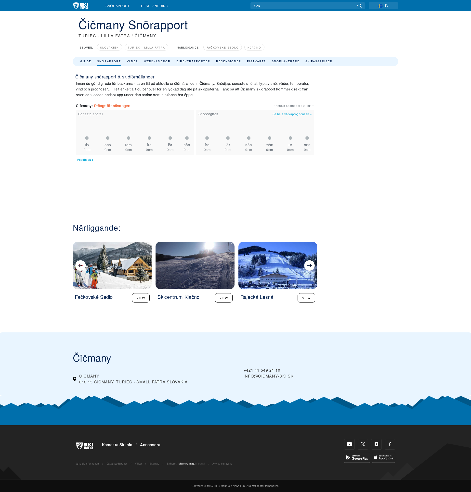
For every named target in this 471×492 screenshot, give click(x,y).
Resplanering (155, 5)
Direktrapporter (193, 61)
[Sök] (359, 5)
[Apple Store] (383, 457)
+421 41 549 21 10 (262, 370)
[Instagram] (376, 444)
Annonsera (150, 444)
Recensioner (228, 61)
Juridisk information (87, 463)
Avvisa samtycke (222, 463)
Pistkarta (256, 61)
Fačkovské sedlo (223, 47)
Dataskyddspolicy (116, 463)
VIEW (141, 298)
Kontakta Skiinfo (117, 444)
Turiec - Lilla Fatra (146, 47)
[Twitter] (363, 444)
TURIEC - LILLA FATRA (104, 35)
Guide (85, 61)
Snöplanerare (286, 61)
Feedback (84, 160)
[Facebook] (390, 444)
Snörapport (117, 5)
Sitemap (154, 463)
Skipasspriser (318, 61)
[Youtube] (349, 444)
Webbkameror (157, 61)
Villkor (138, 463)
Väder (132, 61)
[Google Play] (357, 457)
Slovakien (109, 47)
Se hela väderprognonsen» (292, 114)
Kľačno (254, 47)
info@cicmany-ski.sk (269, 376)
